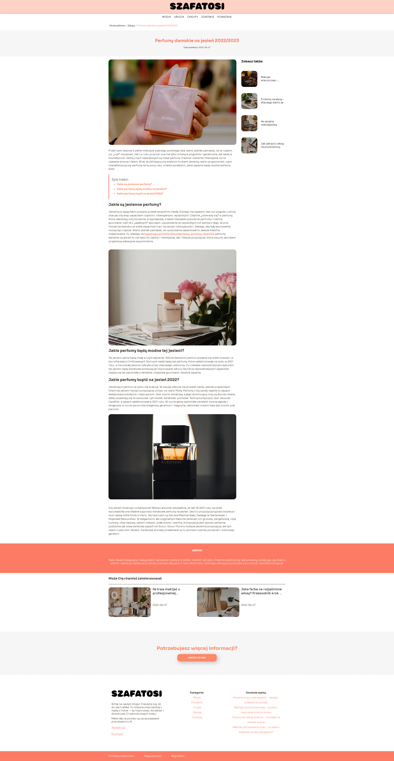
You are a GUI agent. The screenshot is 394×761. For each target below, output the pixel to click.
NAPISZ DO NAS (197, 657)
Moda (166, 16)
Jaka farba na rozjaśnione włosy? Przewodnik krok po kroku (262, 591)
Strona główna (117, 25)
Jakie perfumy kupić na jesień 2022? (140, 193)
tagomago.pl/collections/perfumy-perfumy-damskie (179, 234)
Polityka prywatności (121, 756)
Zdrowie (207, 16)
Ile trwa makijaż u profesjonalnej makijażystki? (166, 591)
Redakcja (118, 728)
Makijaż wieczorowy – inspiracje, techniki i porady (273, 79)
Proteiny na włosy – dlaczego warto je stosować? (272, 101)
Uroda (179, 16)
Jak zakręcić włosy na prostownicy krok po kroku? (272, 145)
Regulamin (178, 756)
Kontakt (117, 734)
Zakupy (192, 16)
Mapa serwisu (152, 756)
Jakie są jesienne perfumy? (134, 184)
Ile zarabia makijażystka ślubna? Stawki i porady (271, 123)
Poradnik (224, 16)
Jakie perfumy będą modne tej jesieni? (142, 189)
